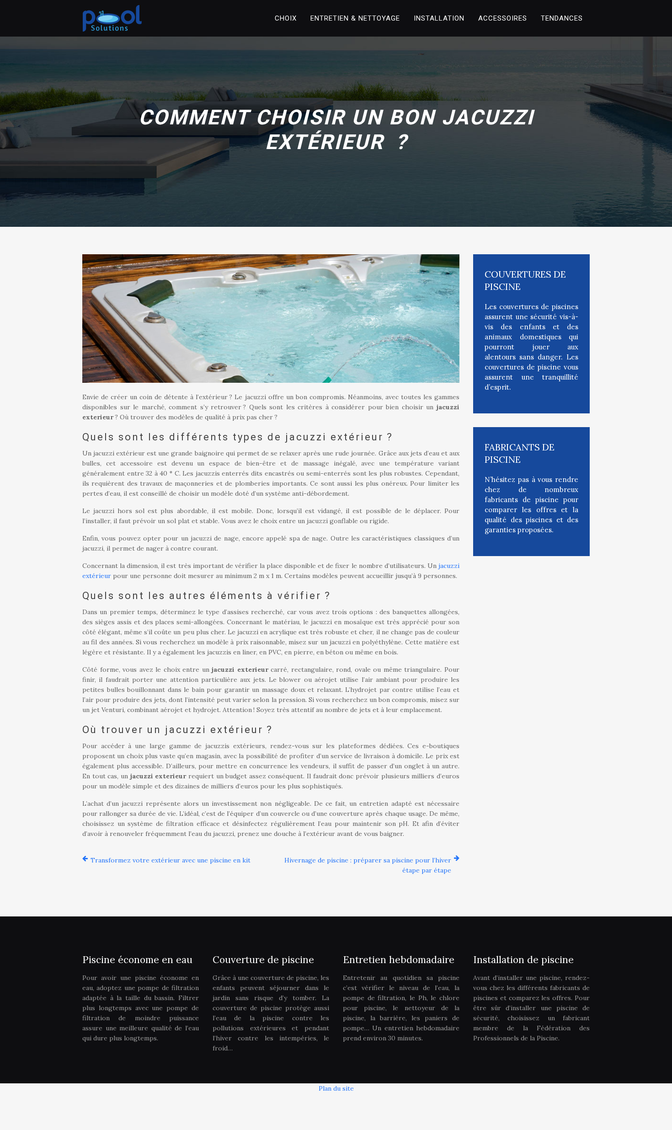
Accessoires (502, 18)
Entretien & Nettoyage (355, 18)
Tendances (562, 18)
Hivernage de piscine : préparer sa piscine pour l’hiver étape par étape (367, 865)
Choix (286, 18)
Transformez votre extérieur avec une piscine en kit (171, 860)
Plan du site (336, 1088)
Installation (439, 18)
